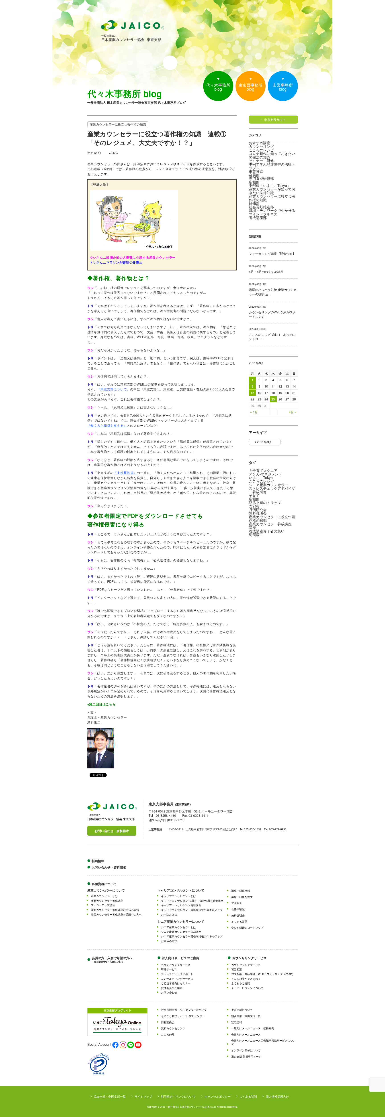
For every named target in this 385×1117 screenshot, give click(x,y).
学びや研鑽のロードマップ (247, 927)
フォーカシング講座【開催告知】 (272, 254)
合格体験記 (238, 909)
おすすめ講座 (259, 143)
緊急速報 (236, 1022)
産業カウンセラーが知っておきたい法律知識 (272, 191)
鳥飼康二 (256, 534)
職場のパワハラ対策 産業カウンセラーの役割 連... (273, 292)
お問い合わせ (169, 992)
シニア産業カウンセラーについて (181, 921)
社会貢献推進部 (261, 207)
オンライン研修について (246, 1050)
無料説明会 (258, 513)
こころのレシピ (261, 150)
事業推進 (256, 171)
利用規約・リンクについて (178, 1096)
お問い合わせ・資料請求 (112, 831)
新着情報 (98, 860)
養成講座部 (258, 217)
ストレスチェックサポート (177, 974)
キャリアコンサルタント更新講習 (181, 905)
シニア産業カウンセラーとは (178, 927)
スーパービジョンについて (247, 988)
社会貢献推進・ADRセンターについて (184, 1009)
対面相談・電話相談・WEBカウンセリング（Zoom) (262, 974)
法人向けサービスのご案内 (180, 957)
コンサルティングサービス (177, 978)
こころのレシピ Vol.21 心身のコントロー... (272, 337)
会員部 (254, 175)
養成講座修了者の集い (267, 531)
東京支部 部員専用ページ (246, 1056)
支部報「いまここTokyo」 (270, 185)
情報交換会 (167, 1022)
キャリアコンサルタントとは (178, 896)
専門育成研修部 (261, 178)
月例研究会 (258, 510)
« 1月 (254, 412)
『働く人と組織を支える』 (107, 425)
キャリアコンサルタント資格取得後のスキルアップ (192, 910)
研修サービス (169, 969)
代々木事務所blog (218, 87)
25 (273, 399)
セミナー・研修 (261, 160)
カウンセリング (261, 146)
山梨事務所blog (283, 87)
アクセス (236, 903)
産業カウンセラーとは (104, 896)
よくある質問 (239, 921)
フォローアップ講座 (103, 905)
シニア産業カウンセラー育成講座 (181, 931)
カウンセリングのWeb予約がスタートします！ (272, 314)
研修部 (254, 203)
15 (252, 392)
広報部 (254, 182)
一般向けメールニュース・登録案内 (252, 1028)
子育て (254, 495)
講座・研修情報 (240, 890)
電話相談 (236, 969)
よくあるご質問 (240, 983)
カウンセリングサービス (175, 965)
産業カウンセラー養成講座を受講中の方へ (116, 914)
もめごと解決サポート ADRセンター (183, 1016)
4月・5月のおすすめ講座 (266, 272)
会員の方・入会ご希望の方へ (112, 959)
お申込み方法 (169, 914)
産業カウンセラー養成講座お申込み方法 (115, 910)
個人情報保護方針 (277, 1096)
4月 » (293, 412)
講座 (252, 527)
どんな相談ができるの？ (246, 978)
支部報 (254, 506)
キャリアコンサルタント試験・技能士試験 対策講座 (192, 900)
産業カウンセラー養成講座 (270, 524)
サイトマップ (143, 1096)
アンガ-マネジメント (265, 474)
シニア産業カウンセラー (268, 485)
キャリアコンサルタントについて (181, 890)
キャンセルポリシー (218, 1096)
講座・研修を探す (242, 897)
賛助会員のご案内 (171, 988)
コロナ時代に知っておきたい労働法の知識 (272, 155)
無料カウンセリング (173, 1028)
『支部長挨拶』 (125, 472)
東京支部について (113, 389)
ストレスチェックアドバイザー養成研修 (272, 490)
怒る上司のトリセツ (265, 502)
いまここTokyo (261, 477)
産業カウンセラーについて (106, 890)
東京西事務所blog (250, 87)
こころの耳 (167, 1034)
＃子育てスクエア (263, 470)
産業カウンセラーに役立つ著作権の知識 (272, 198)
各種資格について (104, 883)
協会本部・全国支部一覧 (246, 1016)
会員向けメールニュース (246, 1034)
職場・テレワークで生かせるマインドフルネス (272, 212)
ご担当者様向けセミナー (175, 983)
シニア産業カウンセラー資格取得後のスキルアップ (192, 936)
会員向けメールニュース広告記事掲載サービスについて (263, 1042)
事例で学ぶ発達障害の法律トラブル (272, 166)
